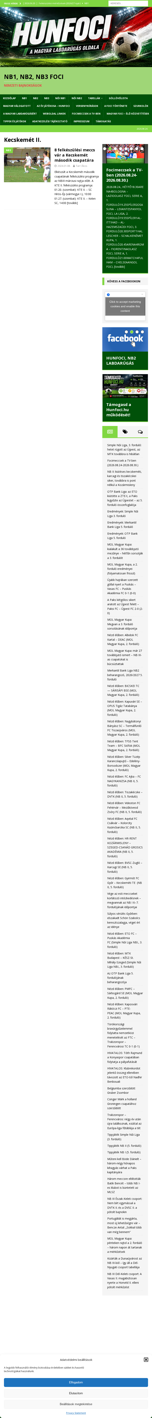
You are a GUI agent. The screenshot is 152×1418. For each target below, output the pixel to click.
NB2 (35, 98)
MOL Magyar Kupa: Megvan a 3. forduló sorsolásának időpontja (122, 624)
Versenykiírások (87, 106)
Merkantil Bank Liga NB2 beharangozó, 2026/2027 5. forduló (124, 675)
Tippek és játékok (14, 121)
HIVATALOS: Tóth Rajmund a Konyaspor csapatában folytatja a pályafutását (124, 1057)
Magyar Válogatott (17, 106)
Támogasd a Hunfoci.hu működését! (118, 409)
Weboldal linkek (54, 113)
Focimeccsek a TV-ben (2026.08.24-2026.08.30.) (124, 175)
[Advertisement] (125, 1323)
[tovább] (72, 203)
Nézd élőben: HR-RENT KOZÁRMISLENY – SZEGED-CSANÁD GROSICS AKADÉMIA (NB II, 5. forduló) (125, 847)
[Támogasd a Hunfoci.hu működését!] (125, 386)
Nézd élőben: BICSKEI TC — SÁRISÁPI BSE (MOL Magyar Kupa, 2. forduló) (123, 690)
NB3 (46, 98)
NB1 (24, 98)
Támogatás (103, 121)
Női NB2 (77, 98)
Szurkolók (140, 106)
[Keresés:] (128, 3)
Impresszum (81, 121)
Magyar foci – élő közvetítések (128, 113)
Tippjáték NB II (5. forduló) (124, 1146)
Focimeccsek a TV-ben (86, 113)
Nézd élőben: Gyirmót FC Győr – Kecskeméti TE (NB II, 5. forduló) (124, 882)
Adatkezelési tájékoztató (49, 121)
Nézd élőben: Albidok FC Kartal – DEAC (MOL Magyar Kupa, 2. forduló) (123, 639)
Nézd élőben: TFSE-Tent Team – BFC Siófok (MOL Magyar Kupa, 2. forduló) (123, 745)
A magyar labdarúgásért (20, 113)
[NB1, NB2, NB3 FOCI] (76, 65)
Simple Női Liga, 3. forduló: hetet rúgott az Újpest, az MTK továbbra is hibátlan (124, 449)
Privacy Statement (76, 1413)
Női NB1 (60, 98)
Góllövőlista (118, 98)
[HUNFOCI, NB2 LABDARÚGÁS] (125, 339)
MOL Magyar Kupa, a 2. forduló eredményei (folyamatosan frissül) (122, 568)
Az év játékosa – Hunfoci (53, 106)
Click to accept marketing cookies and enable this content (125, 306)
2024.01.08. (64, 166)
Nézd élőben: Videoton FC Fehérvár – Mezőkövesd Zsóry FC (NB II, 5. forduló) (124, 807)
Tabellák (94, 98)
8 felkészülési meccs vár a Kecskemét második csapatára (74, 155)
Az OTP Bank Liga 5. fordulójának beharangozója (120, 977)
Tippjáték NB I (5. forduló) (124, 1152)
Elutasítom (76, 1393)
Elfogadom (76, 1382)
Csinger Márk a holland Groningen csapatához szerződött (122, 1103)
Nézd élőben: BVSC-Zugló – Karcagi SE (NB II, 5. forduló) (124, 867)
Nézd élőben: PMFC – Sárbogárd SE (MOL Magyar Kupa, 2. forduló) (125, 993)
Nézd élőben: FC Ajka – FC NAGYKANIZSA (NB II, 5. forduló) (124, 781)
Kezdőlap (9, 98)
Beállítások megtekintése (76, 1404)
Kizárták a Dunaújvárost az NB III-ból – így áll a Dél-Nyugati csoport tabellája (124, 1263)
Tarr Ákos (81, 166)
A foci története (115, 106)
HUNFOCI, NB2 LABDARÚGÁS (121, 360)
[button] (146, 1360)
